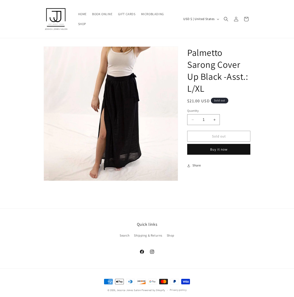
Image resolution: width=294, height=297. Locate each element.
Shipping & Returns (148, 235)
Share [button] (196, 165)
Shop (170, 235)
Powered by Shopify (153, 290)
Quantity (193, 111)
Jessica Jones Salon (129, 290)
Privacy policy (178, 289)
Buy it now (219, 149)
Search (125, 235)
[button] (226, 19)
